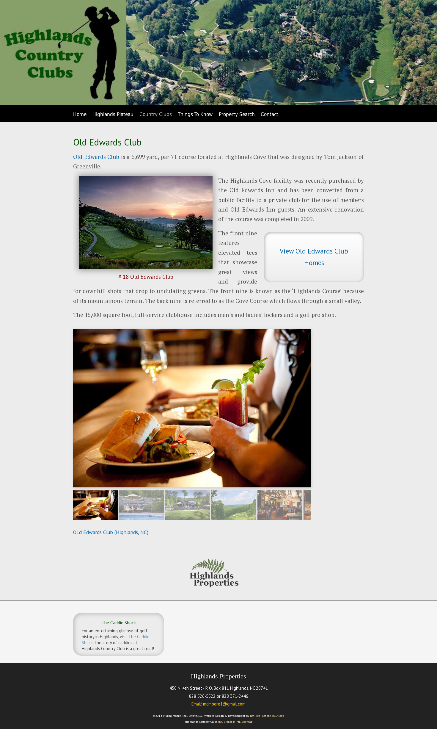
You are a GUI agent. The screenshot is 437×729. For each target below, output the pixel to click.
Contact (269, 114)
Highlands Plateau (112, 114)
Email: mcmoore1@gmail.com (218, 704)
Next (317, 503)
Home (80, 114)
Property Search (237, 114)
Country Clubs (155, 114)
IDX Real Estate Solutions (267, 716)
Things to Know (195, 114)
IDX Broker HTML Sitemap (235, 722)
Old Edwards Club (97, 156)
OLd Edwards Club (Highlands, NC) (110, 532)
